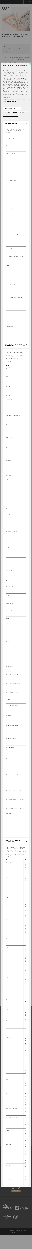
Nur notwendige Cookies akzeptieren (16, 113)
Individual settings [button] (10, 108)
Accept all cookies (10, 118)
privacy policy (11, 101)
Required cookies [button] (11, 123)
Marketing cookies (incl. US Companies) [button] (13, 841)
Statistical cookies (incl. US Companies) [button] (13, 344)
